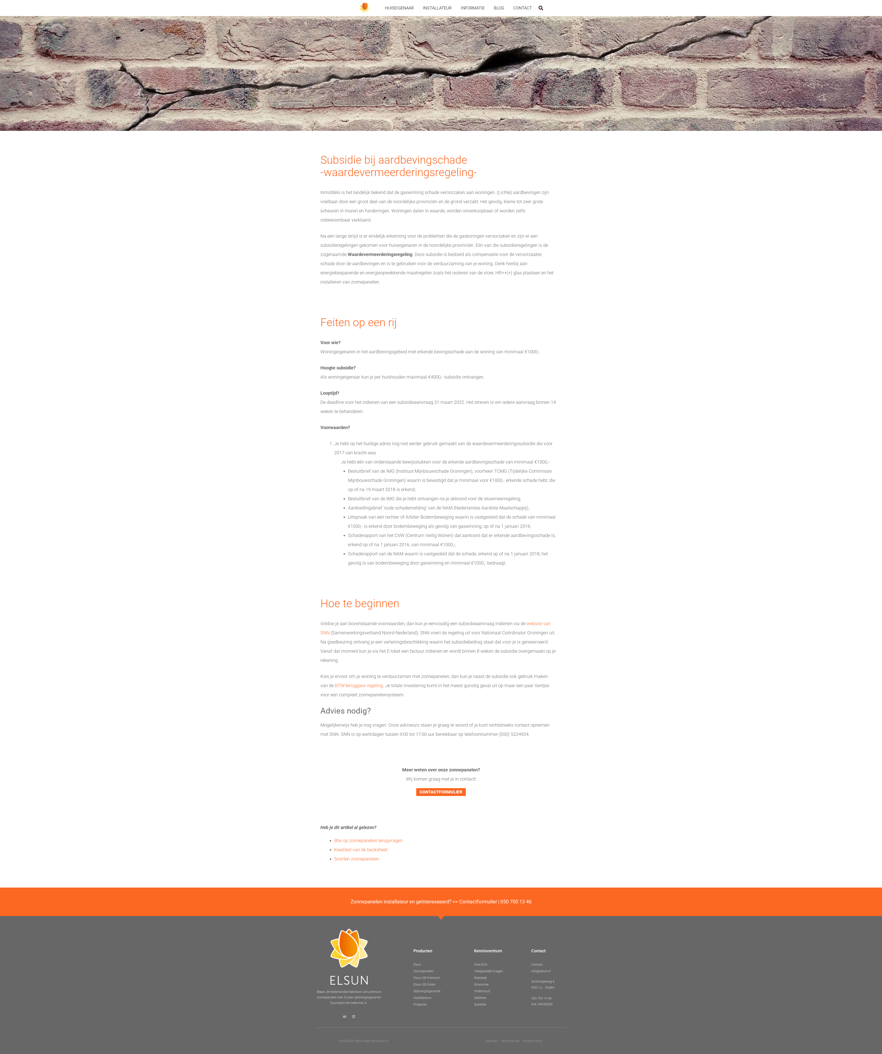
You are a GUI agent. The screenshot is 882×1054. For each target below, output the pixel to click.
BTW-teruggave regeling (359, 685)
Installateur (437, 8)
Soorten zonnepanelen (356, 859)
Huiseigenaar (399, 8)
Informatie (473, 8)
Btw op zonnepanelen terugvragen (368, 840)
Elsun (321, 992)
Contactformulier (478, 902)
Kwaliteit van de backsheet (360, 849)
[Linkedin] (353, 1016)
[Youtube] (344, 1016)
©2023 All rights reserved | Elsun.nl (363, 1041)
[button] (541, 8)
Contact (522, 8)
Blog (499, 8)
